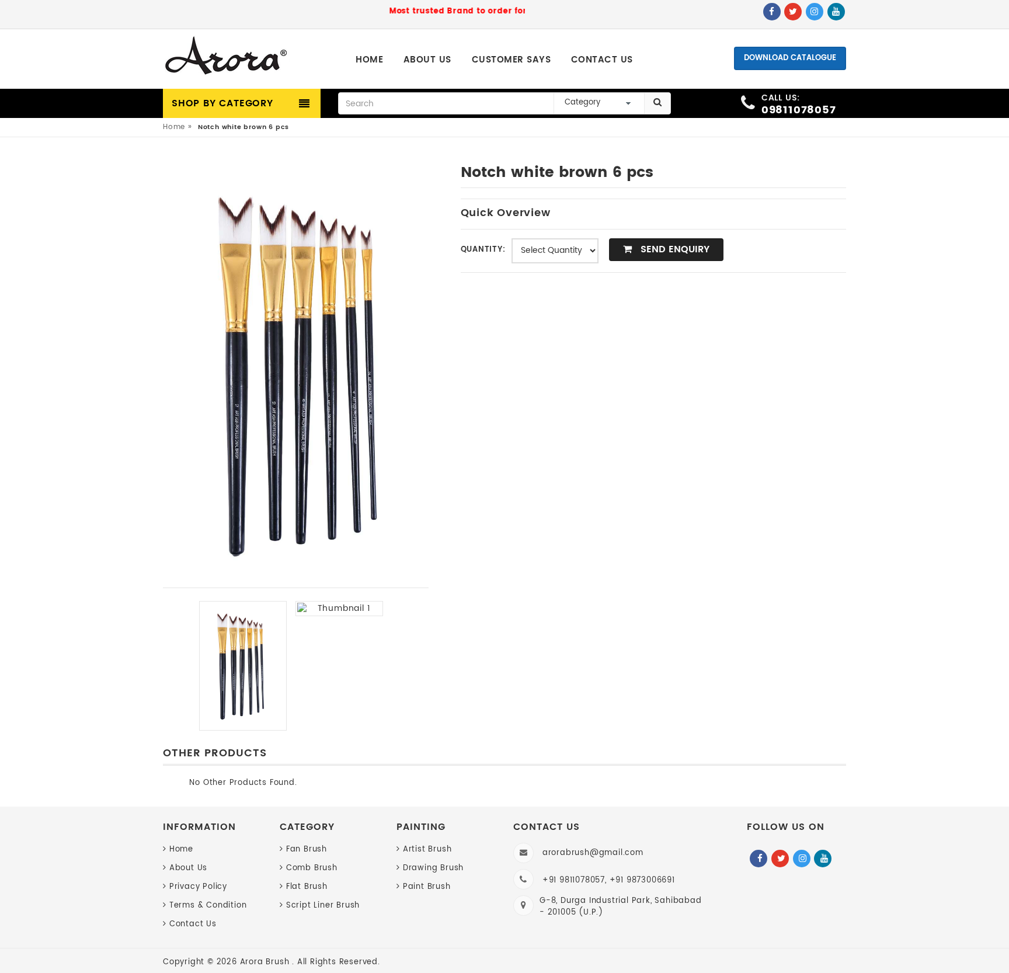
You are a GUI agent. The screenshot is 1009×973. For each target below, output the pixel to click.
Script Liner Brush (323, 905)
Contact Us (193, 924)
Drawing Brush (433, 868)
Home (174, 127)
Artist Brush (427, 849)
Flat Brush (307, 887)
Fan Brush (306, 849)
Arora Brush (266, 962)
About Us (188, 868)
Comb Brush (312, 868)
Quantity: (483, 250)
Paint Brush (427, 887)
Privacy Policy (198, 887)
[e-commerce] (226, 57)
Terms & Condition (207, 905)
